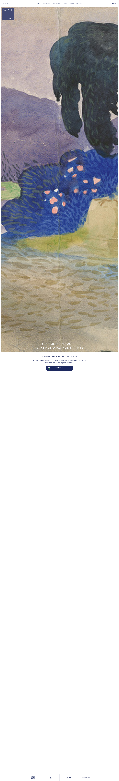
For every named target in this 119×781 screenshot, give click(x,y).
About (72, 3)
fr (5, 3)
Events (65, 3)
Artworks (46, 3)
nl (7, 3)
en (3, 3)
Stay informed (59, 368)
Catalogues (56, 3)
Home (39, 3)
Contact (79, 3)
